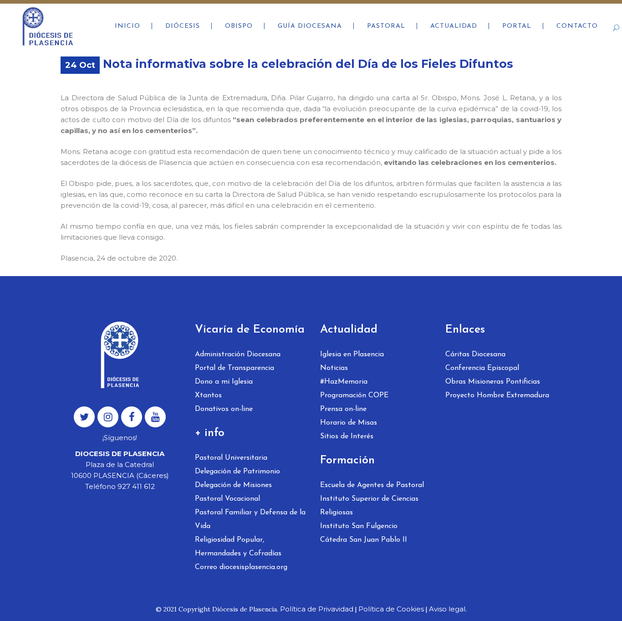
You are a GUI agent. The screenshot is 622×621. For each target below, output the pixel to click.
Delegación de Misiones (233, 485)
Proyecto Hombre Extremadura (497, 395)
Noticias (334, 368)
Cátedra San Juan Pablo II (363, 540)
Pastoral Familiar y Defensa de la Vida (250, 519)
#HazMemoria (343, 381)
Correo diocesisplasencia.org (241, 567)
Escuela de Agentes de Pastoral (372, 485)
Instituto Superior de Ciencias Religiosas (369, 505)
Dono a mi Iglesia (224, 381)
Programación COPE (354, 395)
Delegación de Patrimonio (237, 471)
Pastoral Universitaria (231, 458)
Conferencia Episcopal (482, 368)
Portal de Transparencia (234, 368)
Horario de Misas (348, 422)
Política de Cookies (391, 609)
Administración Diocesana (237, 354)
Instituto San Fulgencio (359, 526)
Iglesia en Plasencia (352, 354)
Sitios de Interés (346, 436)
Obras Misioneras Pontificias (492, 381)
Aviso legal (447, 609)
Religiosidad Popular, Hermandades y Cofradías (238, 546)
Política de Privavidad (316, 609)
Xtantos (208, 395)
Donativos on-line (224, 409)
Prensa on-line (343, 409)
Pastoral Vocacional (227, 499)
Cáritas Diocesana (475, 354)
